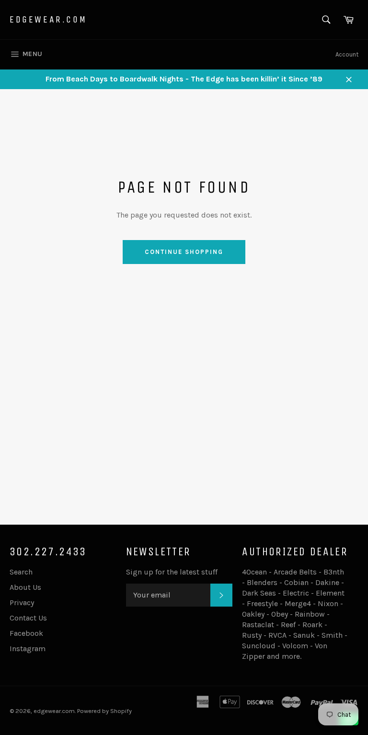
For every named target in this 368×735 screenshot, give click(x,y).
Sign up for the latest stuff (172, 571)
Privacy (22, 602)
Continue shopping (184, 251)
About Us (25, 587)
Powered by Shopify (104, 710)
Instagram (28, 648)
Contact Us (28, 617)
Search (21, 571)
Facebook (26, 633)
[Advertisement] (184, 436)
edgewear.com (48, 19)
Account (346, 54)
